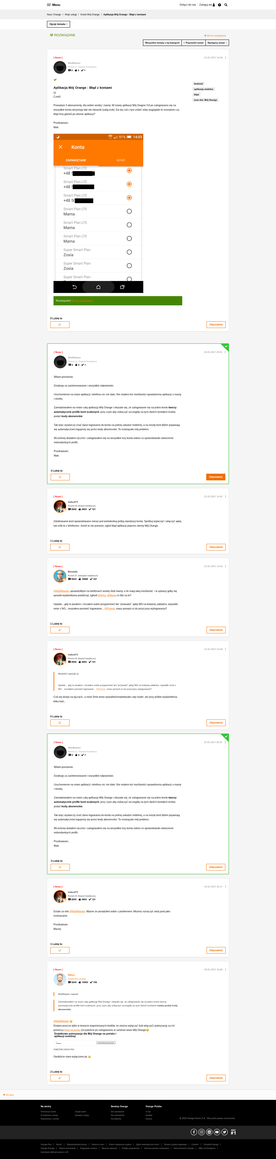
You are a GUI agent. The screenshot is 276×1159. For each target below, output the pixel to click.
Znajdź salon (80, 1112)
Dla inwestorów (117, 1115)
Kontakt (149, 1115)
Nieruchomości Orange (184, 1148)
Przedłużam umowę (49, 1115)
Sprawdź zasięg (82, 1115)
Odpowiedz (216, 324)
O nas (148, 1112)
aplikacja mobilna (203, 89)
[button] (225, 57)
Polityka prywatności (131, 1148)
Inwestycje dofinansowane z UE (54, 1152)
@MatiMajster (61, 591)
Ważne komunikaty (67, 1148)
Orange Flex (46, 1144)
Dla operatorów (117, 1112)
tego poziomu (72, 1030)
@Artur (102, 595)
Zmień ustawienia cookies (120, 1144)
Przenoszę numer (48, 1112)
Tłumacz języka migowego (175, 1144)
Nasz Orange (54, 14)
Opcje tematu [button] (57, 24)
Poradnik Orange (211, 1144)
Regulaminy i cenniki (50, 1119)
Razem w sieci (98, 1144)
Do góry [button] (10, 1094)
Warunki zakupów (109, 1148)
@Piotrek (109, 608)
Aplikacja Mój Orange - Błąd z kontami (83, 87)
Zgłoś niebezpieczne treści (147, 1144)
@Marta (111, 595)
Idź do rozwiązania (216, 35)
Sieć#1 (59, 1144)
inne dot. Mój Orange (205, 100)
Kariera (149, 1119)
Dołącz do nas (188, 4)
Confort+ (195, 1144)
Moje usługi (71, 14)
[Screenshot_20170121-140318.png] (98, 213)
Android (198, 83)
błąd (196, 94)
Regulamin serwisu (88, 1148)
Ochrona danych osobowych (156, 1148)
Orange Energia (48, 1148)
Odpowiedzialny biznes (77, 1144)
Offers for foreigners (206, 1148)
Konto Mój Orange (90, 14)
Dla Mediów (116, 1119)
